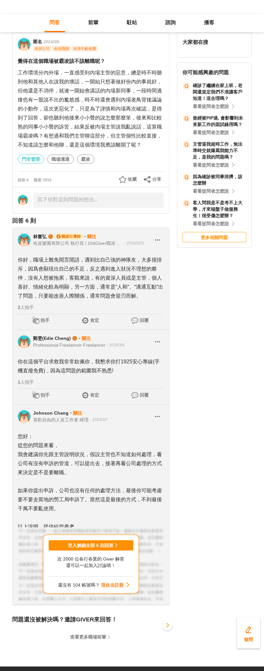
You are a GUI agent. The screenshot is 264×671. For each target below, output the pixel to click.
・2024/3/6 (115, 345)
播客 (209, 22)
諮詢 (170, 22)
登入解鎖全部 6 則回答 (91, 545)
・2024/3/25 (133, 243)
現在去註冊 (112, 585)
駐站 (132, 22)
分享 (156, 179)
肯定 (94, 320)
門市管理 (31, 159)
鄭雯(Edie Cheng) (52, 338)
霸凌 (85, 159)
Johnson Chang (51, 413)
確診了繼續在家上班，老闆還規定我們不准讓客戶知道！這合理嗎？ (217, 92)
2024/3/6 (51, 42)
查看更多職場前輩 (88, 636)
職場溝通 (61, 159)
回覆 (144, 320)
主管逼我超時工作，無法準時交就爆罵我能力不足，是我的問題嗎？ (217, 150)
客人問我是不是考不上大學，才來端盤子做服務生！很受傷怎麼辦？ (217, 209)
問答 (55, 22)
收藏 (132, 179)
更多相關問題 (214, 237)
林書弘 (40, 236)
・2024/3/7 (98, 419)
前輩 (93, 22)
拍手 (45, 320)
